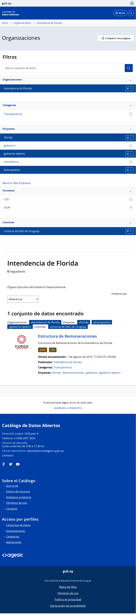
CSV (68, 199)
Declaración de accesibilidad (68, 606)
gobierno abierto (68, 153)
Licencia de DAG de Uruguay (68, 231)
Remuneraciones (73, 372)
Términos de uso (16, 503)
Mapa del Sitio (68, 587)
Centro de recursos (18, 491)
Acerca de (12, 486)
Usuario (129, 68)
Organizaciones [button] (12, 79)
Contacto (11, 508)
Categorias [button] (9, 105)
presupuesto (68, 170)
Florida (68, 137)
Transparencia (68, 114)
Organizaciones (22, 22)
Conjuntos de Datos (18, 525)
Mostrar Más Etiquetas (16, 183)
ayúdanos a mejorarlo (68, 408)
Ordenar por (119, 294)
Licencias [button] (8, 222)
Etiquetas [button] (9, 128)
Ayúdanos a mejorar (18, 497)
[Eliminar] (31, 322)
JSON (68, 207)
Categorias (12, 536)
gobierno (68, 145)
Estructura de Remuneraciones (67, 336)
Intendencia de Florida (49, 22)
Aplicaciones (14, 542)
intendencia (68, 162)
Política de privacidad (68, 599)
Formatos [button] (8, 190)
